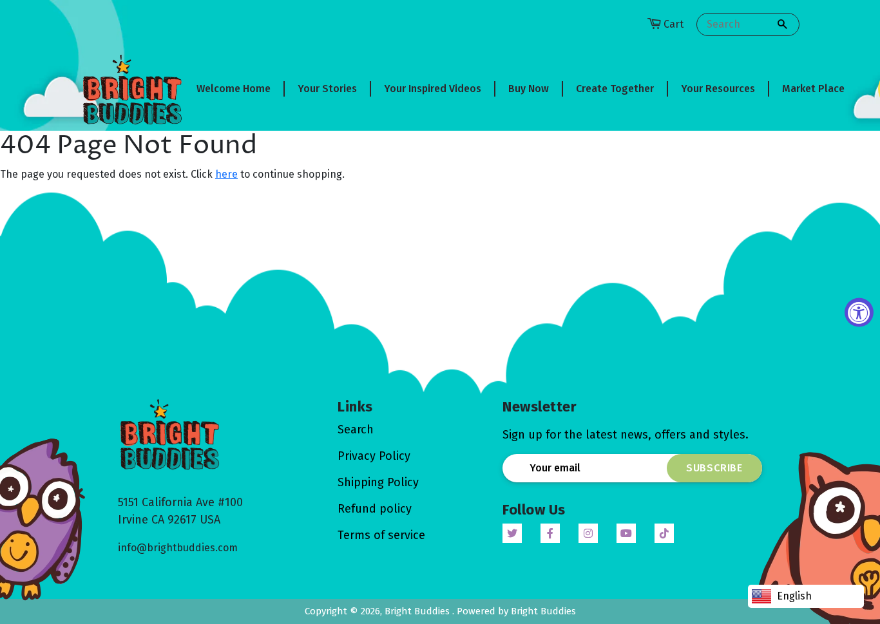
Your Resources (718, 88)
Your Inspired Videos (432, 88)
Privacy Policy (374, 456)
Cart (674, 24)
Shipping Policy (378, 482)
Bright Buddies (418, 611)
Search (356, 429)
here (226, 174)
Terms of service (381, 535)
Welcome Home (233, 88)
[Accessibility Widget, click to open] (859, 312)
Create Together (615, 88)
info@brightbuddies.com (178, 548)
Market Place (813, 88)
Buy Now (528, 88)
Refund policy (375, 509)
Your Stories (327, 88)
